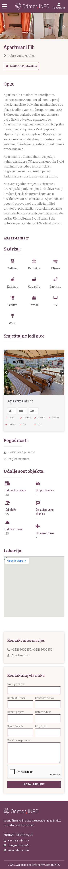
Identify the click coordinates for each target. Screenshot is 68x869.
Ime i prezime (15, 684)
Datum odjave (43, 712)
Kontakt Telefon (45, 698)
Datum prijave (15, 712)
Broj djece (41, 726)
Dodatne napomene (19, 740)
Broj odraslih (15, 726)
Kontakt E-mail (16, 698)
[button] (4, 26)
